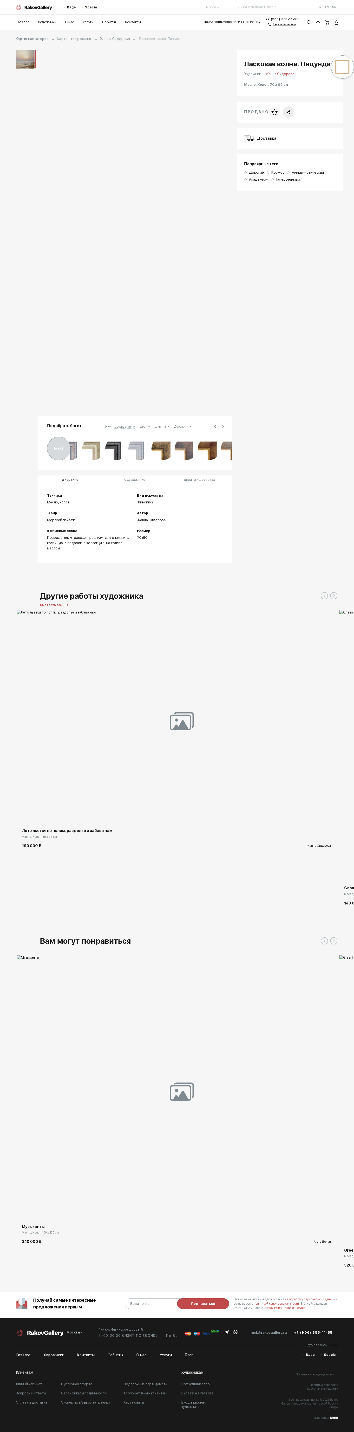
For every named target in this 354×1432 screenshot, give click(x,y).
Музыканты (33, 1226)
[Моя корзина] (327, 22)
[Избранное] (318, 22)
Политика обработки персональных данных (322, 1387)
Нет (59, 448)
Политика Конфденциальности (317, 1374)
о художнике (134, 480)
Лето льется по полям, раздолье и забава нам (67, 830)
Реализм (96, 538)
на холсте (114, 543)
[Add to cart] (24, 816)
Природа (54, 538)
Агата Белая (322, 1241)
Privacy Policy (273, 1308)
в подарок (73, 543)
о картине (70, 480)
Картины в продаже (74, 39)
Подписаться (203, 1304)
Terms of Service (294, 1308)
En (327, 7)
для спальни (115, 538)
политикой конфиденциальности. (277, 1303)
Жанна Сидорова (115, 39)
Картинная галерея (32, 39)
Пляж (68, 538)
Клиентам (24, 1372)
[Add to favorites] (35, 816)
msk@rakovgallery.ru (269, 1332)
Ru (319, 7)
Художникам (192, 1372)
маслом (53, 548)
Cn (334, 7)
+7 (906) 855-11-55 (281, 19)
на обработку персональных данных (310, 1299)
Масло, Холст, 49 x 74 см (39, 836)
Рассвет (81, 538)
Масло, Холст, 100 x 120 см (40, 1232)
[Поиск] (308, 22)
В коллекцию (94, 543)
